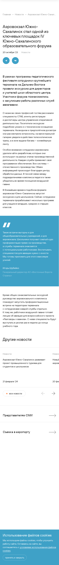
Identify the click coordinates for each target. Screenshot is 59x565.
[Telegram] (6, 60)
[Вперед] (53, 393)
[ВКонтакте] (15, 60)
